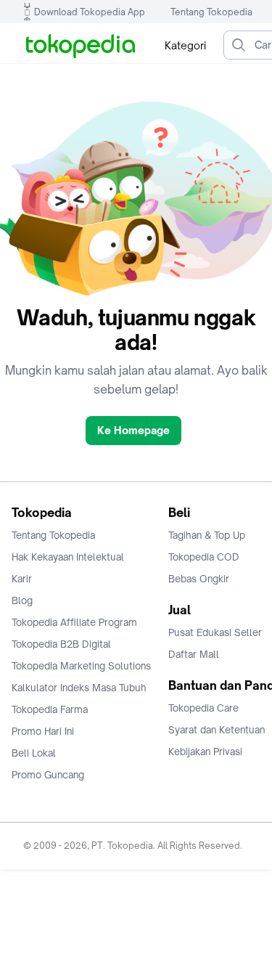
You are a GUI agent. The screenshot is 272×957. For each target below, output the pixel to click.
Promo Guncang (48, 775)
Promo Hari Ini (43, 731)
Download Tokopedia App (89, 12)
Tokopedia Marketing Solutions (81, 666)
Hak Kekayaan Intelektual (68, 557)
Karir (22, 579)
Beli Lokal (34, 753)
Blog (22, 600)
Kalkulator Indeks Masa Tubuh (79, 687)
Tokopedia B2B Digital (61, 644)
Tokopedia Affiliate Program (74, 622)
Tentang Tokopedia (211, 12)
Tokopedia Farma (50, 709)
